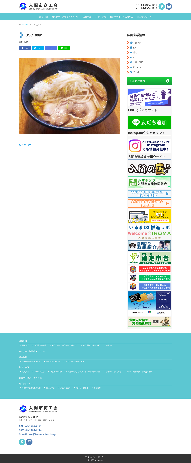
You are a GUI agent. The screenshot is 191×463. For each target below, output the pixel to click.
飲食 (135, 47)
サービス (137, 67)
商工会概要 (50, 387)
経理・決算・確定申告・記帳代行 (64, 345)
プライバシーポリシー (95, 456)
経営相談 (43, 16)
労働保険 (109, 345)
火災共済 (25, 371)
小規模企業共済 (56, 371)
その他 (136, 72)
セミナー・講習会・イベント (65, 16)
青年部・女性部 (82, 387)
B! (51, 48)
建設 (135, 57)
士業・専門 (138, 62)
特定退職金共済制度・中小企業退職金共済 (84, 371)
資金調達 (87, 16)
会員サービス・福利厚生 (121, 16)
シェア (26, 48)
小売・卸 (137, 42)
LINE (65, 48)
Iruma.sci (99, 460)
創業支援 (25, 345)
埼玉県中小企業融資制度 (31, 361)
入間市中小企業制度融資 (74, 361)
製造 (135, 52)
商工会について (144, 16)
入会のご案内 (137, 81)
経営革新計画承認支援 (91, 345)
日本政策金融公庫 (53, 361)
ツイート (40, 48)
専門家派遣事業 (40, 345)
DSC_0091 (27, 145)
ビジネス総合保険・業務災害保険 (139, 371)
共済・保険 (101, 16)
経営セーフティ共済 (113, 371)
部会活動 (97, 387)
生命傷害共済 (39, 371)
